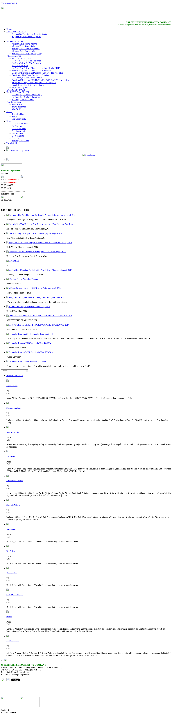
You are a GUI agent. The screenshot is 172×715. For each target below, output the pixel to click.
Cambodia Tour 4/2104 (38, 361)
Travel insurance (19, 107)
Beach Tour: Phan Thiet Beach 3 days (28, 85)
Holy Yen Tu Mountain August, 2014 (56, 242)
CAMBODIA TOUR (15, 90)
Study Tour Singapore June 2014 (50, 297)
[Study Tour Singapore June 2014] (21, 297)
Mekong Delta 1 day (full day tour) (27, 53)
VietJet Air (10, 457)
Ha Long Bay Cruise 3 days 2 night (27, 97)
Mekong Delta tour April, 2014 (48, 288)
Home (9, 29)
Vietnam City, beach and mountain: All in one (31, 70)
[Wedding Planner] (14, 279)
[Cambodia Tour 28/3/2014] (18, 352)
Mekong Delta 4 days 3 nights (24, 44)
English (14, 3)
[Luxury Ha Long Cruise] (17, 150)
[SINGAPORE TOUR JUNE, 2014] (22, 325)
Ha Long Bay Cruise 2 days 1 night (27, 94)
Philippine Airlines (13, 408)
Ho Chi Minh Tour (20, 65)
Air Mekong (11, 529)
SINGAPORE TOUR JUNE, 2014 (54, 325)
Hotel (8, 121)
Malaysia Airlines (13, 505)
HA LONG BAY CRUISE (18, 92)
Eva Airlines (11, 551)
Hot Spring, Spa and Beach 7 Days (27, 78)
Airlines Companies (14, 375)
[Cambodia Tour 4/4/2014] (18, 343)
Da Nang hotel (18, 136)
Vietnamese (6, 3)
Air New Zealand (12, 641)
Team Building (18, 114)
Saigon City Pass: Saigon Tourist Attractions (30, 34)
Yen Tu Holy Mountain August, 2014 (56, 270)
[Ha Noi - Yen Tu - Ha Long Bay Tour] (23, 224)
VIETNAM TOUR (14, 56)
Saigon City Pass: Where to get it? (26, 36)
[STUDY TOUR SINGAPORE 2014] (23, 316)
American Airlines (13, 432)
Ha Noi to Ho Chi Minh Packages (26, 61)
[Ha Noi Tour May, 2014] (17, 306)
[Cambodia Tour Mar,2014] (18, 334)
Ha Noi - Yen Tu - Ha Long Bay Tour (57, 224)
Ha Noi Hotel (17, 126)
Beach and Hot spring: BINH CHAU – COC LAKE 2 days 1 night (40, 80)
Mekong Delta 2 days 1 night (24, 51)
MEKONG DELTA (15, 41)
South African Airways (14, 595)
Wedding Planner (30, 279)
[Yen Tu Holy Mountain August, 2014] (23, 270)
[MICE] (10, 261)
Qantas (9, 617)
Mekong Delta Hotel (20, 141)
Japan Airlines (11, 386)
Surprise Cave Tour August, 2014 (51, 251)
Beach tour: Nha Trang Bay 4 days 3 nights (30, 75)
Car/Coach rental (19, 119)
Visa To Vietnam (13, 102)
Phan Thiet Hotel (19, 128)
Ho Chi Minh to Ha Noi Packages (26, 63)
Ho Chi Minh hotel (20, 124)
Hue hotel (16, 138)
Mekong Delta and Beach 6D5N (26, 48)
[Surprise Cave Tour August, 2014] (21, 251)
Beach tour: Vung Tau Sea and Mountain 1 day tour (34, 82)
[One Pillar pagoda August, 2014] (21, 233)
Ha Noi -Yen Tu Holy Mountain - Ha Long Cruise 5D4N (36, 68)
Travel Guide (12, 143)
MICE (9, 111)
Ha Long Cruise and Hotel (23, 99)
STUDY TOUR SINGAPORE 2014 (56, 316)
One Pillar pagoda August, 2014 (49, 233)
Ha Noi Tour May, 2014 (39, 306)
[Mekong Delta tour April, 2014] (20, 288)
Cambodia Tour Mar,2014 (42, 334)
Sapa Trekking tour (20, 87)
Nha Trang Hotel (19, 131)
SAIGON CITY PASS (16, 32)
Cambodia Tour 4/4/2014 (40, 343)
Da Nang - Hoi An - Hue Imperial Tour (58, 215)
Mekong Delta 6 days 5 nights (24, 46)
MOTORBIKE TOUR (21, 58)
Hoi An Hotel (17, 133)
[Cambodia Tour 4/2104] (17, 361)
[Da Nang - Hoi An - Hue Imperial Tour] (24, 215)
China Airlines (11, 573)
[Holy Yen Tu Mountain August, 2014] (23, 242)
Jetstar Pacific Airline (14, 481)
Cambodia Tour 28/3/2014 (42, 352)
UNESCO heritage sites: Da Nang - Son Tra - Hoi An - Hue (37, 73)
